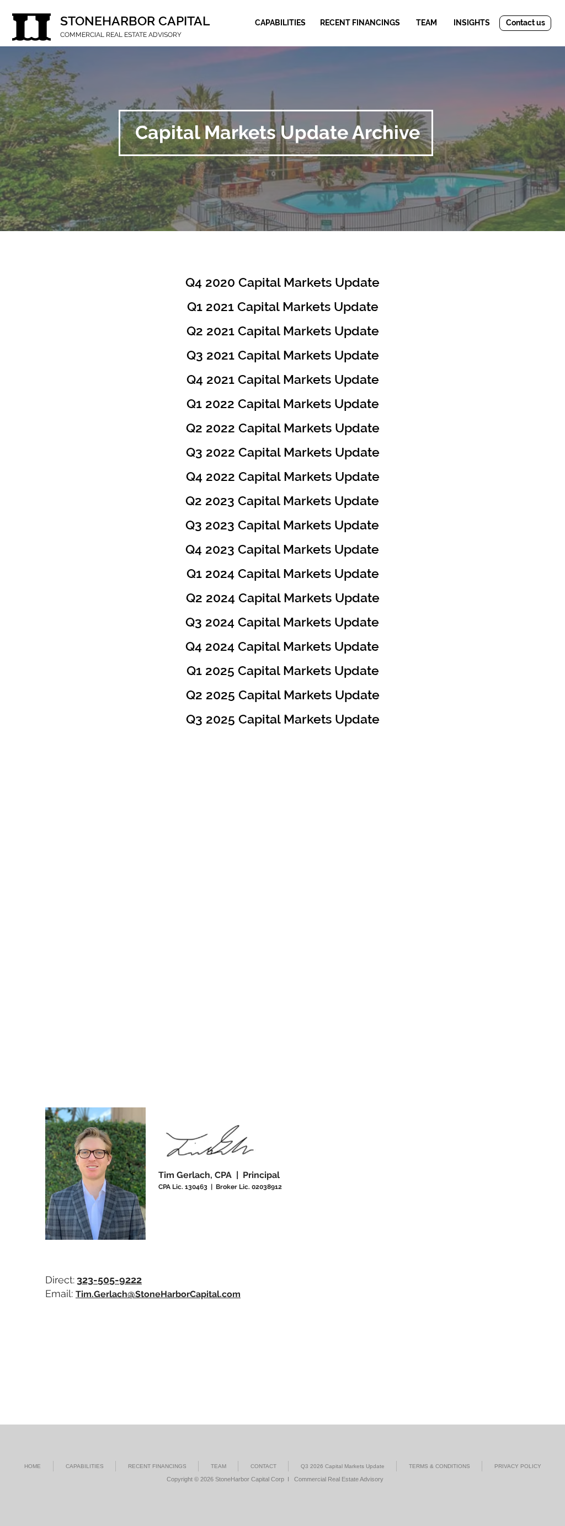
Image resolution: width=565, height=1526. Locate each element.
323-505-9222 (109, 1280)
